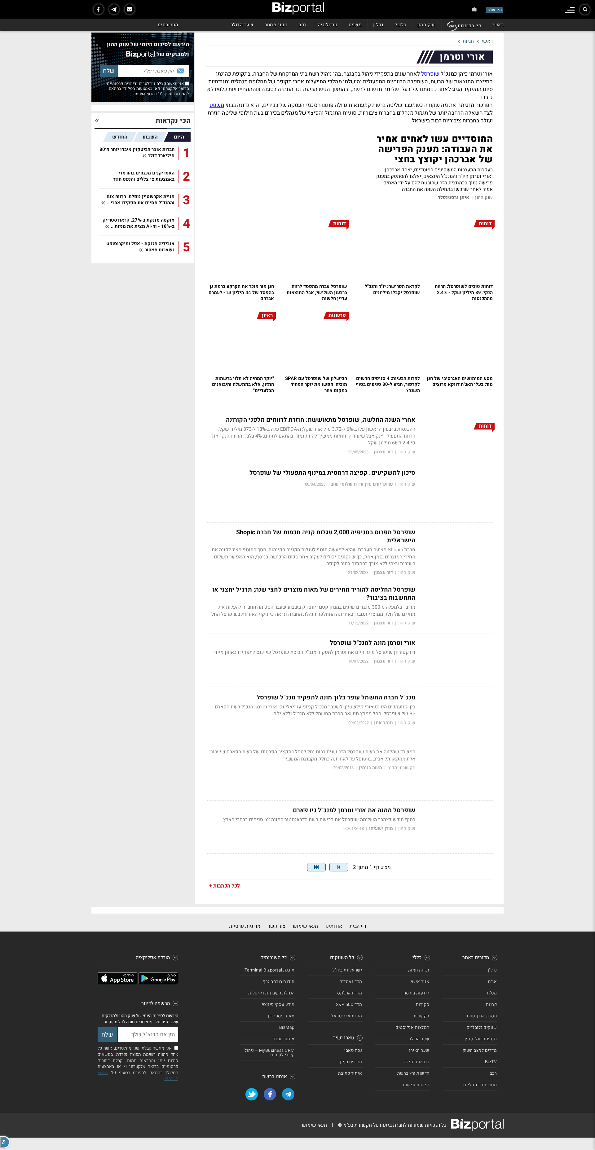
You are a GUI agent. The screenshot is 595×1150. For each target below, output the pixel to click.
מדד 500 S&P (349, 1004)
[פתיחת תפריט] (569, 10)
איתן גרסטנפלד (453, 197)
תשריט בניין (351, 1062)
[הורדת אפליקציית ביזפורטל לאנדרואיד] (158, 982)
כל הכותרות (469, 25)
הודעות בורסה (416, 993)
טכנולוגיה (327, 24)
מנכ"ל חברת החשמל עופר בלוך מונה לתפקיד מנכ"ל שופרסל (336, 698)
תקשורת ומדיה (401, 767)
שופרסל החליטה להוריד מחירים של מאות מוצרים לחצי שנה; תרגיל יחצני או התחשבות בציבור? (313, 594)
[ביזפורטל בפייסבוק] (98, 9)
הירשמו (494, 10)
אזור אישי (420, 981)
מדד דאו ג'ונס (349, 993)
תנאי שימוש (305, 926)
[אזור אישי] (474, 9)
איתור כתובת (350, 1073)
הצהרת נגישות (416, 1085)
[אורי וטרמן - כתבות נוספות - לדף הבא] (338, 867)
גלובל (400, 24)
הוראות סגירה (417, 1062)
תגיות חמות (419, 970)
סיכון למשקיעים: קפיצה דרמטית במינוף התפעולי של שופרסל (332, 473)
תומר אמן (383, 722)
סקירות (423, 1004)
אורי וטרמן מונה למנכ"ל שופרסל (372, 643)
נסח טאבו (353, 1050)
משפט (355, 24)
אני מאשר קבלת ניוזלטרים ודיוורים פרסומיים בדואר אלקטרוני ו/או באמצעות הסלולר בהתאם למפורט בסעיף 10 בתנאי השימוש (148, 89)
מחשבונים (168, 24)
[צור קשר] (129, 9)
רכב (302, 24)
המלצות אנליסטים (412, 1027)
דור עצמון (383, 452)
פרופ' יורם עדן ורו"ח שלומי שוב (362, 484)
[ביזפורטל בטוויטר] (251, 1094)
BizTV (491, 1062)
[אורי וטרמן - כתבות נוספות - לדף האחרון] (316, 867)
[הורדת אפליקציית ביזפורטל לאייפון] (117, 982)
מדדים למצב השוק (480, 1050)
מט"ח (492, 993)
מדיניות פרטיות (244, 926)
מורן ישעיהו (381, 828)
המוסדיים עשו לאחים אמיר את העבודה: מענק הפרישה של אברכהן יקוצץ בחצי (435, 149)
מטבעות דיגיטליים (480, 1085)
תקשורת (422, 1016)
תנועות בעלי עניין (481, 1039)
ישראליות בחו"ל (347, 970)
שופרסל (430, 74)
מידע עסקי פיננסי (278, 1004)
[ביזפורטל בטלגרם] (114, 9)
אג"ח (492, 981)
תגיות (468, 41)
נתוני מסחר (276, 24)
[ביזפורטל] (298, 8)
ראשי (498, 24)
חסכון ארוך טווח (482, 1016)
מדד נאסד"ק (350, 981)
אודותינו (333, 926)
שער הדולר (242, 24)
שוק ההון (426, 24)
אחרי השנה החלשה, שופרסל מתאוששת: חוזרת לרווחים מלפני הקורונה (320, 420)
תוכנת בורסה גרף (279, 981)
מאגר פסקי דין (281, 1016)
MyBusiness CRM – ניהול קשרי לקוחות (270, 1052)
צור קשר (276, 926)
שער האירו (419, 1050)
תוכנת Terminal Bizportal (270, 970)
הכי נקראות (173, 121)
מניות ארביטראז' (346, 1016)
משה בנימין (370, 767)
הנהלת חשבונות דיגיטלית (271, 993)
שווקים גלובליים (482, 1027)
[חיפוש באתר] (584, 9)
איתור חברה (284, 1039)
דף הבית (358, 926)
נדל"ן (378, 24)
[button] (5, 1142)
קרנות (491, 1004)
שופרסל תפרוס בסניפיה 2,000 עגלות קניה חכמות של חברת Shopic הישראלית (325, 536)
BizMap (287, 1027)
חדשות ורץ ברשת (413, 1073)
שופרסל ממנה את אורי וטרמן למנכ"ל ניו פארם (354, 810)
